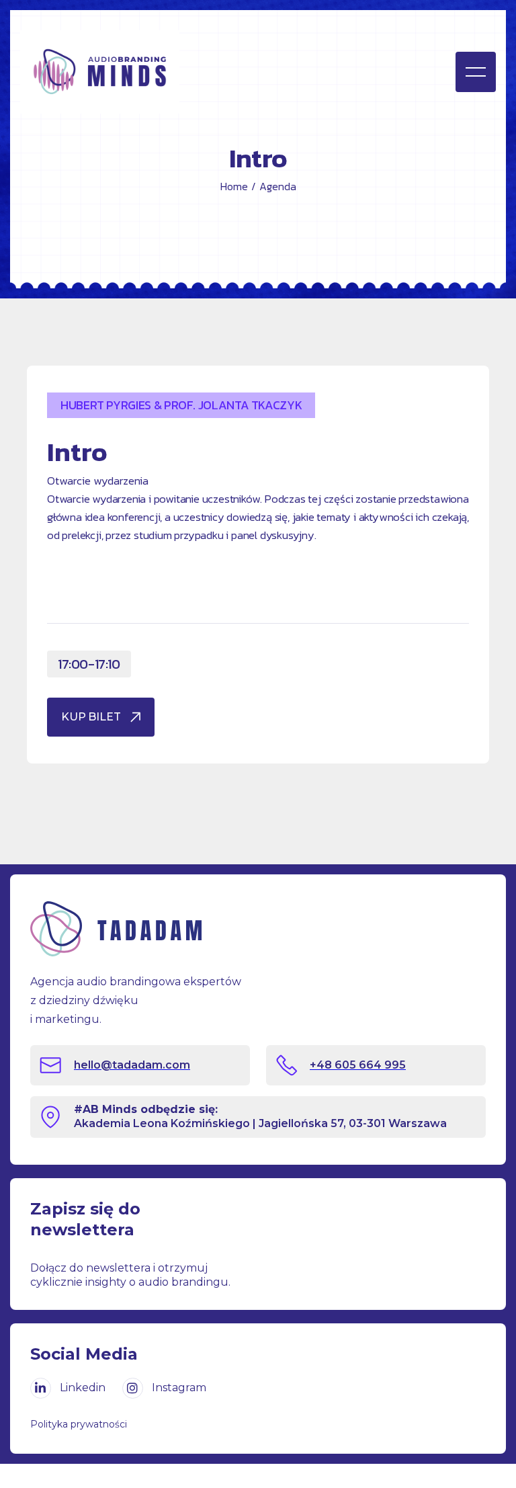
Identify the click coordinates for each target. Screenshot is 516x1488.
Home (234, 186)
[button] (476, 72)
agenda (277, 186)
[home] (133, 72)
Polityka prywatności (78, 1424)
